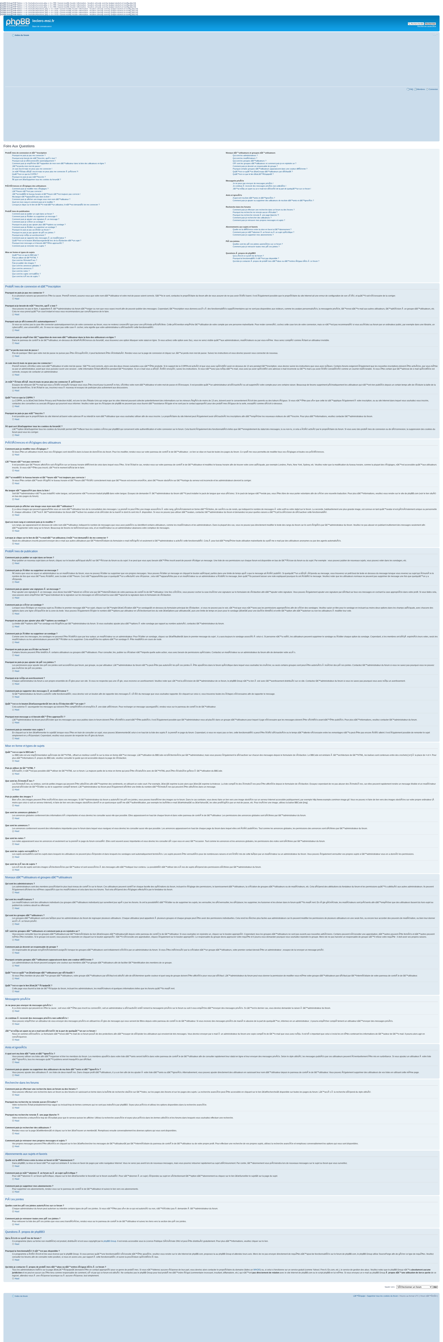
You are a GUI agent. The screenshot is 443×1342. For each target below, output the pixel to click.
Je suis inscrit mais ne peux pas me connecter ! (32, 169)
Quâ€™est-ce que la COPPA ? (25, 174)
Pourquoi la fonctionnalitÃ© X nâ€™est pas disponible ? (256, 258)
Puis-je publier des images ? (24, 263)
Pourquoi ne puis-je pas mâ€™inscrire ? (29, 177)
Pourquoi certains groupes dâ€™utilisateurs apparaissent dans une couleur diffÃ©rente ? (270, 169)
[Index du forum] (18, 21)
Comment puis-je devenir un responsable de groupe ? (255, 166)
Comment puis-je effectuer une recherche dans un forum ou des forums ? (264, 210)
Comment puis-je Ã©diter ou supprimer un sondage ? (34, 227)
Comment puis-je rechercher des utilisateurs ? (252, 218)
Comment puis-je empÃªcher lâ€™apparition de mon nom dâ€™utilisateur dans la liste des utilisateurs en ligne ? (59, 163)
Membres (421, 89)
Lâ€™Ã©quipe (359, 1296)
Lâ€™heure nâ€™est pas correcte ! (27, 191)
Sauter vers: (390, 1287)
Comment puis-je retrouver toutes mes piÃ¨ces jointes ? (256, 247)
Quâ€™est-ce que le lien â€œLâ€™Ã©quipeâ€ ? (253, 174)
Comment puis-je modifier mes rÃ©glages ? (30, 189)
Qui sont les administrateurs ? (245, 155)
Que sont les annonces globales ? (26, 266)
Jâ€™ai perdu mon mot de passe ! (26, 166)
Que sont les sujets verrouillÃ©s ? (26, 274)
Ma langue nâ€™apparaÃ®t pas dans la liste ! (31, 197)
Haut (17, 299)
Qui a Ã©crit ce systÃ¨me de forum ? (248, 256)
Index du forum (22, 35)
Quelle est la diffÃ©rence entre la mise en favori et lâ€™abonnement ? (262, 229)
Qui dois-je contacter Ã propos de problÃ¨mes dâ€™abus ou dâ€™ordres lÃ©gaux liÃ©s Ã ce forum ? (276, 261)
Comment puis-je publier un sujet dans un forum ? (33, 214)
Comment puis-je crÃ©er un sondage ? (28, 222)
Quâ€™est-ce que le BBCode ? (25, 255)
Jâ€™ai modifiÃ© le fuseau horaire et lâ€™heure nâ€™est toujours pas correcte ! (46, 194)
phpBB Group (109, 1241)
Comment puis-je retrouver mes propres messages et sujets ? (259, 220)
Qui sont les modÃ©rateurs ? (245, 158)
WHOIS (256, 1270)
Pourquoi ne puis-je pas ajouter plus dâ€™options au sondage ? (39, 225)
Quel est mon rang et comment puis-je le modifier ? (33, 202)
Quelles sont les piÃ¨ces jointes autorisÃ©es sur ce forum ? (258, 244)
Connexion (433, 89)
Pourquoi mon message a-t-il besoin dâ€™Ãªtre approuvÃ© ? (38, 243)
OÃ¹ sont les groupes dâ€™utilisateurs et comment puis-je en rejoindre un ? (264, 163)
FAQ (411, 89)
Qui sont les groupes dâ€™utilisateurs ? (249, 161)
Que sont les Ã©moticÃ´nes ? (24, 260)
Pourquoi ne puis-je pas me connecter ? (29, 155)
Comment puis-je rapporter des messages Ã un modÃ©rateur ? (39, 238)
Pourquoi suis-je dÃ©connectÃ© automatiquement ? (34, 161)
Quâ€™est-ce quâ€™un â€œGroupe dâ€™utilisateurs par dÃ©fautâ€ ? (263, 172)
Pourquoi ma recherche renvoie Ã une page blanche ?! (256, 215)
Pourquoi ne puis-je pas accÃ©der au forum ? (31, 230)
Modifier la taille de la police (435, 34)
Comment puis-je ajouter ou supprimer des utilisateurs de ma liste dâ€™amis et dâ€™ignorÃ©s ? (273, 200)
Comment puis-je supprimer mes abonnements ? (253, 235)
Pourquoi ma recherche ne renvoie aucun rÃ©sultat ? (255, 212)
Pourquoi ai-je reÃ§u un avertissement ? (29, 235)
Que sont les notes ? (21, 271)
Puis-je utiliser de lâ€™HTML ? (25, 258)
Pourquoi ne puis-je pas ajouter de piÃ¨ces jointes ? (33, 232)
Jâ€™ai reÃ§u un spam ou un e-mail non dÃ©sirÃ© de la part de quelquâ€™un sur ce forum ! (272, 189)
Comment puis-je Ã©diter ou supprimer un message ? (34, 216)
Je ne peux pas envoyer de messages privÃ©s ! (253, 183)
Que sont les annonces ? (22, 268)
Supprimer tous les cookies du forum (382, 1296)
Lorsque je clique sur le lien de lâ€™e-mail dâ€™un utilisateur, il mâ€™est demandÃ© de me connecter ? (56, 205)
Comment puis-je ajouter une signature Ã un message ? (35, 219)
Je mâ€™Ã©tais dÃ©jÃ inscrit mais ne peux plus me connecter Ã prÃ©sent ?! (45, 172)
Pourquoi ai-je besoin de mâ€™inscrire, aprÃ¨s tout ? (34, 158)
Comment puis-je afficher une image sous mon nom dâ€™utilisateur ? (41, 199)
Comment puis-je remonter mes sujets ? (29, 246)
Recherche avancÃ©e (426, 26)
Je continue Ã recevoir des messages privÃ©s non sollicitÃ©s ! (259, 186)
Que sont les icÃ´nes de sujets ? (25, 276)
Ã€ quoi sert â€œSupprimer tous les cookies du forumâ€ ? (36, 179)
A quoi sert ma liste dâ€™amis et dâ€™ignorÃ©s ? (254, 198)
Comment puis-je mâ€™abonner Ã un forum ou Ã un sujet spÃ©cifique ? (263, 232)
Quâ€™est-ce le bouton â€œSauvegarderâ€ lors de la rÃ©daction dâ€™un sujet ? (46, 240)
